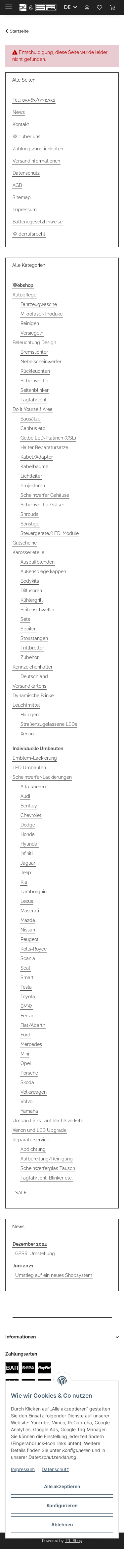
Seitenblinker (35, 390)
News (19, 112)
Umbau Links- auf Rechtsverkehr (48, 1120)
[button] (53, 7)
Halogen (30, 714)
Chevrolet (31, 815)
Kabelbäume (34, 466)
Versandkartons (29, 686)
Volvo (26, 1101)
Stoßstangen (34, 638)
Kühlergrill (32, 600)
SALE (21, 1192)
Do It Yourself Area (33, 409)
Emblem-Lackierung (35, 758)
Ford (25, 1034)
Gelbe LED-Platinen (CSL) (48, 438)
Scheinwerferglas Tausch (48, 1168)
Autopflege (24, 294)
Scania (28, 958)
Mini (25, 1053)
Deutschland (34, 676)
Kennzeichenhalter (33, 667)
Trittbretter (32, 647)
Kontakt (21, 124)
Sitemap (22, 197)
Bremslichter (34, 352)
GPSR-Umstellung (35, 1253)
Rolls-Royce (34, 949)
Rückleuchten (35, 371)
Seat (25, 968)
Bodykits (30, 581)
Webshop (23, 285)
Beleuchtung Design (34, 342)
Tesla (26, 987)
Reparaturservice (31, 1139)
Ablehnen (62, 1524)
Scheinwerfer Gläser (42, 504)
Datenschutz (55, 1469)
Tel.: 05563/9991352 (34, 100)
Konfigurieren (62, 1505)
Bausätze (30, 418)
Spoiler (28, 628)
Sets (25, 619)
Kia (24, 882)
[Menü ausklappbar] (8, 4)
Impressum (23, 1469)
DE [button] (67, 7)
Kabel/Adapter (37, 457)
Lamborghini (34, 891)
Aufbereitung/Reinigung (47, 1158)
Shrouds (29, 514)
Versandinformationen (36, 161)
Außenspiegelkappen (43, 571)
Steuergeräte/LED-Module (50, 533)
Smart (27, 977)
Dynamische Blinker (34, 695)
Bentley (29, 805)
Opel (26, 1063)
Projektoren (33, 485)
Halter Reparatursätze (44, 447)
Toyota (28, 996)
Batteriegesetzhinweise (37, 221)
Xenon (27, 733)
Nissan (28, 929)
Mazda (28, 920)
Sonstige (30, 523)
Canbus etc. (33, 428)
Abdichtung (33, 1149)
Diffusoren (31, 590)
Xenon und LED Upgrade (39, 1130)
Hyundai (29, 844)
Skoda (27, 1082)
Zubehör (30, 657)
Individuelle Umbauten (38, 748)
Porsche (29, 1073)
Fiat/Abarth (33, 1025)
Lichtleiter (31, 476)
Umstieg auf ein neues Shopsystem (53, 1275)
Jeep (26, 872)
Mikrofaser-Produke (41, 314)
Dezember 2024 (30, 1244)
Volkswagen (34, 1092)
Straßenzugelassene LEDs (49, 724)
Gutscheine (25, 543)
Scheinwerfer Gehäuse (45, 495)
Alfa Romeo (33, 786)
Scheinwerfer (35, 380)
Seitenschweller (38, 609)
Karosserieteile (28, 552)
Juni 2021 (23, 1265)
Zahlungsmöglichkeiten (38, 148)
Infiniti (27, 853)
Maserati (30, 910)
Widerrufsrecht (29, 234)
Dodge (28, 824)
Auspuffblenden (38, 562)
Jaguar (28, 863)
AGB (17, 185)
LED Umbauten (29, 767)
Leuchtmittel (26, 705)
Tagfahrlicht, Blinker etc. (47, 1178)
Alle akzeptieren (62, 1486)
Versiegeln (32, 333)
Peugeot (30, 939)
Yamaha (29, 1111)
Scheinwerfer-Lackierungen (42, 777)
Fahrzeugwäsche (39, 304)
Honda (28, 834)
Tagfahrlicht (34, 399)
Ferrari (27, 1015)
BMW (26, 1006)
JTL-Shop (73, 1540)
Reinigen (30, 323)
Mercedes (31, 1044)
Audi (25, 796)
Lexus (27, 901)
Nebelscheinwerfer (41, 361)
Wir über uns (26, 136)
